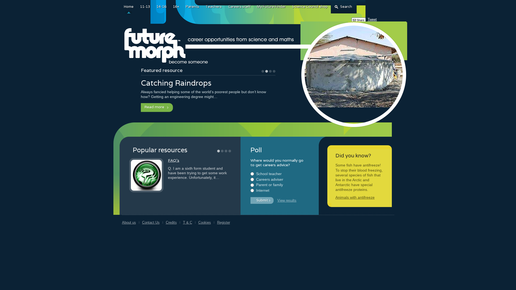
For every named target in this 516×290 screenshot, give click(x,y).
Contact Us (151, 222)
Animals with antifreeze (355, 197)
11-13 (145, 6)
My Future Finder (271, 6)
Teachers (214, 6)
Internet (262, 190)
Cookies (204, 222)
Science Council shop (310, 6)
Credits (171, 222)
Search (346, 6)
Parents (192, 6)
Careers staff (239, 6)
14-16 (161, 6)
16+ (176, 6)
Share (360, 20)
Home (129, 6)
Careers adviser (269, 179)
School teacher (269, 174)
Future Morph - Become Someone (167, 46)
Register (223, 222)
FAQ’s (173, 160)
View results (286, 200)
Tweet (372, 19)
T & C (187, 222)
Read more (154, 106)
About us (129, 222)
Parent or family (269, 185)
